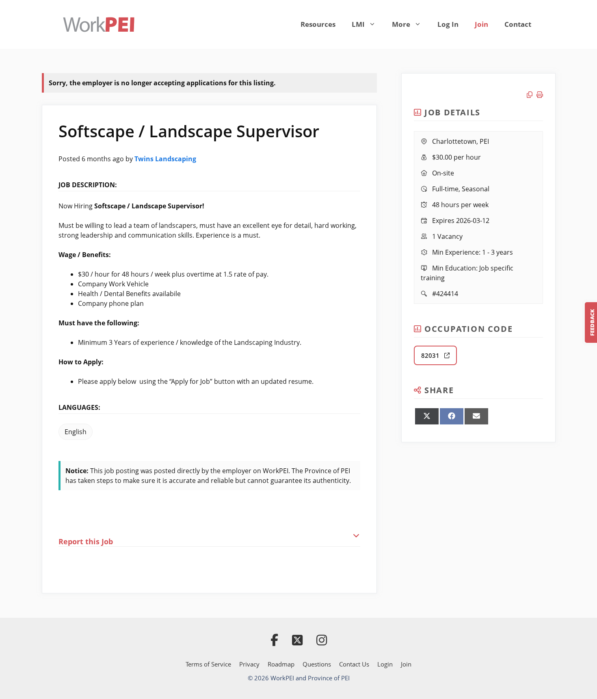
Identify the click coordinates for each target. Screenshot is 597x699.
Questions (317, 664)
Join (481, 24)
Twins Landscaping (165, 158)
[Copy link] (531, 94)
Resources (318, 24)
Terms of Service (208, 664)
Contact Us (354, 664)
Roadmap (281, 664)
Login (385, 664)
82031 (432, 355)
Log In (448, 24)
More (401, 24)
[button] (209, 536)
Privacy (249, 664)
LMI (358, 24)
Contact (517, 24)
